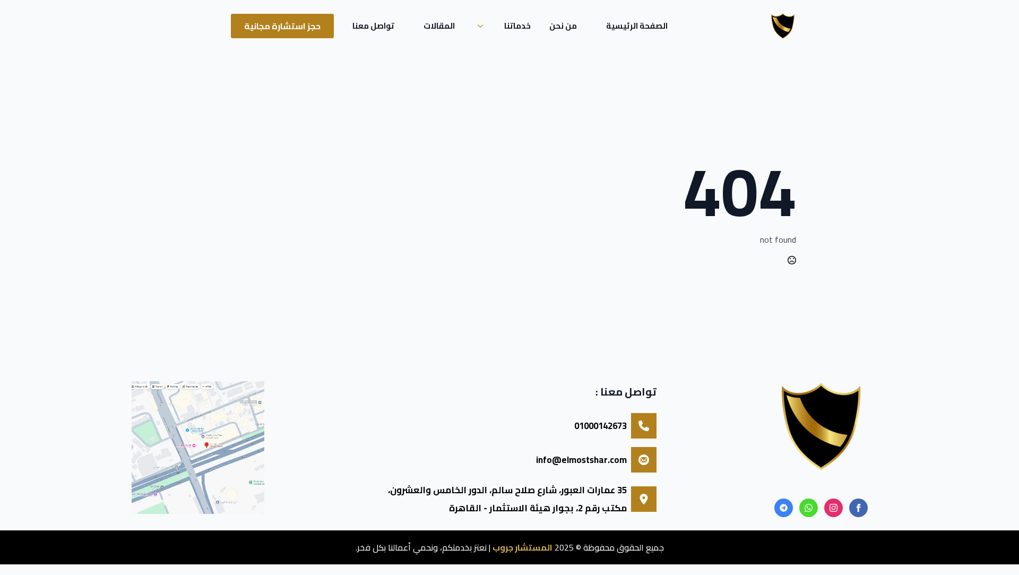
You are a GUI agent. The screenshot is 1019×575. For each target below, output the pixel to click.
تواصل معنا (373, 25)
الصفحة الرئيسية (637, 25)
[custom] (808, 508)
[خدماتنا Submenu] (483, 25)
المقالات (439, 25)
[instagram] (833, 508)
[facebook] (858, 508)
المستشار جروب (522, 547)
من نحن (563, 25)
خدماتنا (517, 25)
